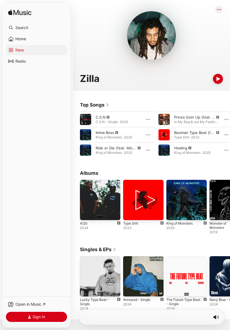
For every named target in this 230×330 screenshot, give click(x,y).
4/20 (84, 223)
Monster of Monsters (218, 225)
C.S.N (100, 117)
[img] (19, 13)
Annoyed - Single (136, 300)
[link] (94, 105)
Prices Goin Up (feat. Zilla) (197, 117)
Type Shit (130, 223)
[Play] (218, 79)
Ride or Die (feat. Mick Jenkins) (123, 148)
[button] (36, 27)
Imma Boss (105, 132)
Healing (180, 148)
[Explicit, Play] (85, 119)
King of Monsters (179, 223)
